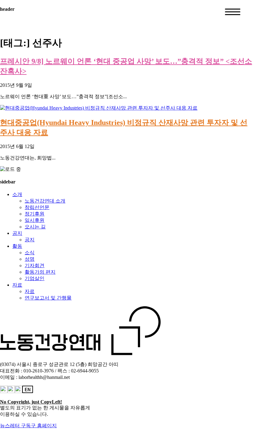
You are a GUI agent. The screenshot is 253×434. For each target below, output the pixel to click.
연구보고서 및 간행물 (48, 297)
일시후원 (34, 220)
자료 (17, 284)
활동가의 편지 (40, 272)
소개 (17, 194)
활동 (17, 246)
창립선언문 (37, 207)
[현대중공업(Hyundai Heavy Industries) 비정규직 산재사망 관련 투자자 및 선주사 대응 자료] (98, 108)
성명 (30, 259)
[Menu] (232, 11)
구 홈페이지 (44, 425)
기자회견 (34, 265)
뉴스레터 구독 (15, 425)
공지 (17, 233)
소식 (30, 252)
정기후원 (34, 213)
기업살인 (34, 278)
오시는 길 (35, 226)
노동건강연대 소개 (45, 200)
